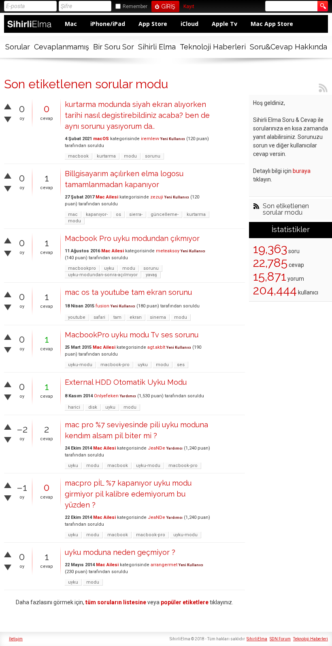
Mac (71, 24)
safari (99, 317)
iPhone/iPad (107, 24)
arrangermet (164, 564)
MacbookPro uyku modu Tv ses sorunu (131, 334)
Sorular (17, 47)
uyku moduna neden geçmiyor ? (120, 552)
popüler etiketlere (185, 602)
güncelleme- (165, 214)
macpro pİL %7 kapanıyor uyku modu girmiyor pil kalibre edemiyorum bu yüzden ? (128, 494)
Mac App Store (272, 24)
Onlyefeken (106, 396)
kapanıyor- (97, 214)
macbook (78, 156)
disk (92, 407)
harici (74, 407)
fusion (102, 306)
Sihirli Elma (157, 47)
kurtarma (106, 156)
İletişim (16, 639)
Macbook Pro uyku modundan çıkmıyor (132, 238)
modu (130, 156)
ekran (136, 317)
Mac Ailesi (107, 197)
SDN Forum (280, 639)
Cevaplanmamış (61, 47)
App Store (152, 24)
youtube (76, 317)
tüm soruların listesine (115, 602)
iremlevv (150, 138)
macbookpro (82, 268)
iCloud (189, 24)
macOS (101, 138)
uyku (109, 268)
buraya (302, 171)
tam (117, 317)
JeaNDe (156, 448)
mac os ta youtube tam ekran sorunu (128, 292)
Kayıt (188, 6)
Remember (135, 6)
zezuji (156, 197)
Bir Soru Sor (113, 47)
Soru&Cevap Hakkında (288, 47)
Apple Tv (224, 24)
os (118, 214)
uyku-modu (80, 364)
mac (73, 214)
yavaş (151, 274)
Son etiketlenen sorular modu (286, 209)
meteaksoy (167, 251)
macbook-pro (115, 364)
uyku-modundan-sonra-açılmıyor (103, 274)
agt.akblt (156, 347)
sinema (158, 317)
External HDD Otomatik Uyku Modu (126, 382)
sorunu (152, 156)
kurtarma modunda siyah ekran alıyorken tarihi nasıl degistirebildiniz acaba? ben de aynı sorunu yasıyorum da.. (137, 115)
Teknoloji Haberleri (213, 47)
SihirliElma (257, 639)
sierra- (136, 214)
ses (181, 364)
